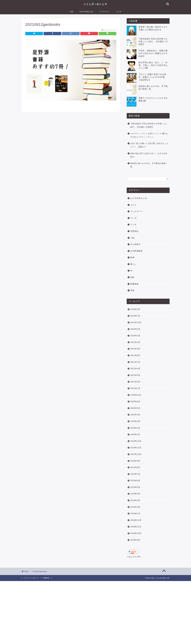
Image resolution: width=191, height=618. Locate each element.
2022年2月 (135, 335)
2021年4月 (135, 368)
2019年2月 (135, 507)
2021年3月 (135, 375)
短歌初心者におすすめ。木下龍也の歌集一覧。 (148, 165)
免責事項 (46, 578)
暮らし (133, 264)
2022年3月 (135, 329)
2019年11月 (135, 447)
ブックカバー (105, 12)
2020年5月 (135, 408)
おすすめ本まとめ (86, 12)
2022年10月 (135, 322)
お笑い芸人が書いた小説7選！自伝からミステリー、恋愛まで (149, 145)
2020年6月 (135, 401)
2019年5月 (135, 487)
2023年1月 (135, 316)
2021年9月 (135, 349)
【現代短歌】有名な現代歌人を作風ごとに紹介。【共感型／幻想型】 (153, 41)
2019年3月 (135, 500)
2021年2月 (135, 382)
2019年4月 (135, 494)
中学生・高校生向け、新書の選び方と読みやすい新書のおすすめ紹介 (153, 53)
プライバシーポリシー (31, 578)
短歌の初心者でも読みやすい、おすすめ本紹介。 (148, 155)
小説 (71, 12)
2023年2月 (135, 309)
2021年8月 (135, 355)
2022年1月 (135, 342)
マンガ (133, 218)
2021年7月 (135, 362)
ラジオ (118, 12)
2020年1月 (135, 434)
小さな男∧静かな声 (95, 4)
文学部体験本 (136, 251)
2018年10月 (135, 533)
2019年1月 (135, 513)
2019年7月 (135, 474)
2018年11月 (135, 527)
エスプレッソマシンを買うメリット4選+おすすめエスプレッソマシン (149, 135)
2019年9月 (135, 461)
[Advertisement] (78, 599)
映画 (132, 257)
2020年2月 (135, 428)
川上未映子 (135, 244)
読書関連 (134, 284)
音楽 (132, 290)
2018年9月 (135, 540)
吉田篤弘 (134, 231)
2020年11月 (135, 395)
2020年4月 (135, 415)
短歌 (132, 277)
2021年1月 (135, 388)
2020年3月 (135, 421)
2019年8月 (135, 467)
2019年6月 (135, 480)
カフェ (133, 205)
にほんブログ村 (133, 557)
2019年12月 (135, 441)
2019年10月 (135, 454)
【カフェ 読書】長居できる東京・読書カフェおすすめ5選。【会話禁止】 (153, 77)
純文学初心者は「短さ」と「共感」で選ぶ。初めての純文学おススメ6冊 (153, 65)
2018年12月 (135, 520)
